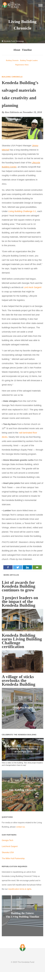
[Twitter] (17, 567)
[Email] (37, 567)
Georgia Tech (7, 840)
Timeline (27, 49)
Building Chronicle (12, 60)
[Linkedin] (27, 567)
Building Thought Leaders (29, 60)
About (16, 49)
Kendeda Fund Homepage (13, 41)
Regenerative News (22, 65)
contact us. (20, 827)
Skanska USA (8, 852)
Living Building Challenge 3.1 (22, 211)
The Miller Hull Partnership (13, 858)
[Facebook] (8, 567)
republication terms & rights (19, 889)
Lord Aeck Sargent (32, 287)
